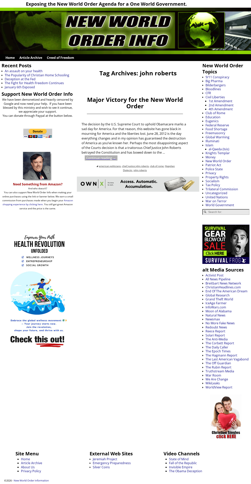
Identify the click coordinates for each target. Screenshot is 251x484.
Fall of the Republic (183, 463)
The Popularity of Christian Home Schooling (37, 75)
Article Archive (30, 58)
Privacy (211, 173)
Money (211, 157)
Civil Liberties (215, 97)
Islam (209, 145)
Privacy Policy (31, 471)
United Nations (217, 197)
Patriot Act (213, 165)
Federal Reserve (217, 125)
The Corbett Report (220, 343)
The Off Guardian (218, 363)
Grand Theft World (219, 299)
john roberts (140, 170)
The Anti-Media (217, 339)
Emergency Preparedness (112, 463)
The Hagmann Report (221, 355)
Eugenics (212, 121)
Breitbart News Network (223, 283)
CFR (208, 93)
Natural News (216, 315)
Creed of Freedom (60, 58)
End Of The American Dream (226, 291)
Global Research (218, 295)
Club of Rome (215, 113)
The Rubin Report (218, 367)
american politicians (110, 166)
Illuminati (212, 141)
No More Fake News (220, 323)
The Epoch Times (218, 351)
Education (213, 117)
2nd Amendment (221, 105)
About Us (28, 467)
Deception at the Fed (20, 79)
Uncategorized (216, 193)
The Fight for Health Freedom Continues (34, 83)
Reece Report (215, 331)
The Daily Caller (217, 347)
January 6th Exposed (20, 87)
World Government (220, 205)
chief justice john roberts (135, 166)
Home (10, 58)
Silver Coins (101, 467)
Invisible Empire (180, 467)
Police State (214, 169)
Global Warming (217, 137)
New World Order (218, 161)
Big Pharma (214, 81)
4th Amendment (221, 109)
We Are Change (217, 379)
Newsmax (213, 319)
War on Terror (216, 201)
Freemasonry (215, 133)
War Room (213, 375)
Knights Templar (218, 153)
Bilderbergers (216, 85)
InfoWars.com (216, 307)
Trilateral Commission (222, 189)
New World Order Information (31, 480)
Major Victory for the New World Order (135, 103)
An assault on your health (24, 71)
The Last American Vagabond (227, 359)
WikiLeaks (213, 383)
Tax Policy (213, 185)
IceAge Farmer (216, 303)
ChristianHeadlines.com (223, 287)
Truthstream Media (220, 371)
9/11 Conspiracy (217, 77)
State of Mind (179, 459)
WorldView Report (219, 387)
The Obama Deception (185, 471)
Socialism (212, 181)
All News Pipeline (218, 279)
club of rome (157, 166)
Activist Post (215, 275)
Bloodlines (213, 89)
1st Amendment (220, 101)
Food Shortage (216, 129)
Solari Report (215, 335)
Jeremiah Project (105, 459)
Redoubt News (216, 327)
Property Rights (217, 177)
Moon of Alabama (219, 311)
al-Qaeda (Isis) (219, 149)
